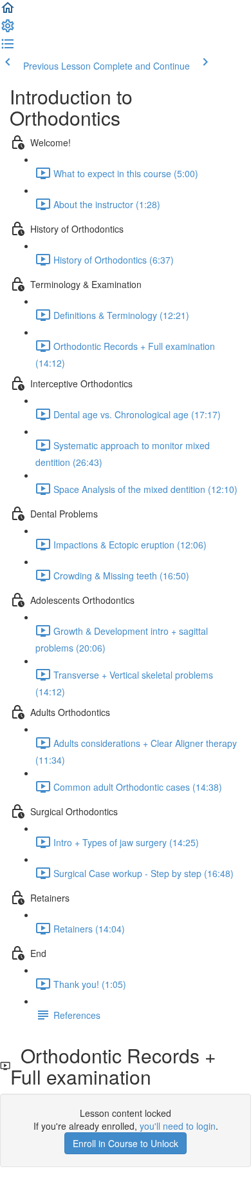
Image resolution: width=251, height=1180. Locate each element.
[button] (7, 11)
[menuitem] (7, 29)
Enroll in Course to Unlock (125, 1143)
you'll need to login (178, 1125)
